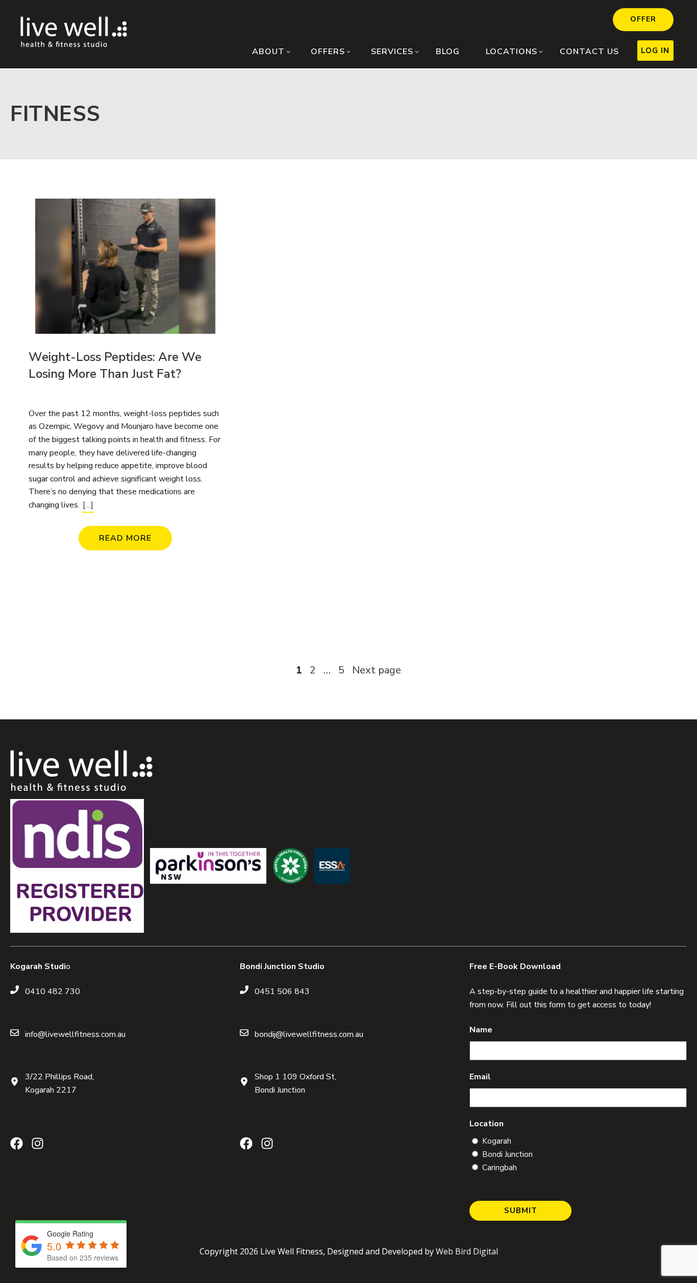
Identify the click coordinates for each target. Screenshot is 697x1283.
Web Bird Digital (467, 1251)
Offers (328, 51)
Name (480, 1029)
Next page (376, 670)
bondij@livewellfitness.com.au (309, 1034)
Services (392, 51)
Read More (125, 538)
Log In (655, 50)
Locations (511, 51)
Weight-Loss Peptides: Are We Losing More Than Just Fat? (115, 365)
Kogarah (496, 1141)
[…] (88, 505)
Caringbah (499, 1168)
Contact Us (589, 51)
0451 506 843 (282, 991)
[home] (73, 44)
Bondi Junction (507, 1154)
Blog (448, 51)
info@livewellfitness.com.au (75, 1034)
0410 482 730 (52, 991)
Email (480, 1076)
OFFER (643, 19)
